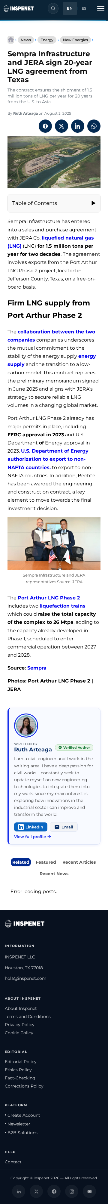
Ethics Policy (18, 1069)
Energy (46, 40)
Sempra (36, 668)
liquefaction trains (63, 606)
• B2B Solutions (21, 1132)
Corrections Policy (24, 1086)
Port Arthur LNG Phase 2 (49, 598)
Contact (13, 1161)
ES (84, 8)
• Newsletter (17, 1124)
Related (20, 862)
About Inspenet (21, 1008)
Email (67, 827)
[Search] (53, 8)
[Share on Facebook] (45, 126)
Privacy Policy (19, 1024)
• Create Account (22, 1115)
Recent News (54, 873)
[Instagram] (71, 1191)
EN (70, 8)
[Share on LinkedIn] (77, 126)
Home (11, 40)
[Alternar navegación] (100, 8)
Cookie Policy (19, 1032)
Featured (46, 862)
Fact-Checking (20, 1078)
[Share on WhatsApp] (93, 126)
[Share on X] (61, 126)
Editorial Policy (21, 1061)
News (26, 40)
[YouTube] (89, 1191)
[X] (36, 1191)
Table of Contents (34, 203)
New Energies (75, 40)
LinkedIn (34, 827)
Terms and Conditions (28, 1016)
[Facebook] (54, 1191)
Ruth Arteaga (25, 113)
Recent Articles (79, 862)
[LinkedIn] (18, 1191)
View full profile (30, 836)
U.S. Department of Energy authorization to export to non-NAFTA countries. (48, 459)
